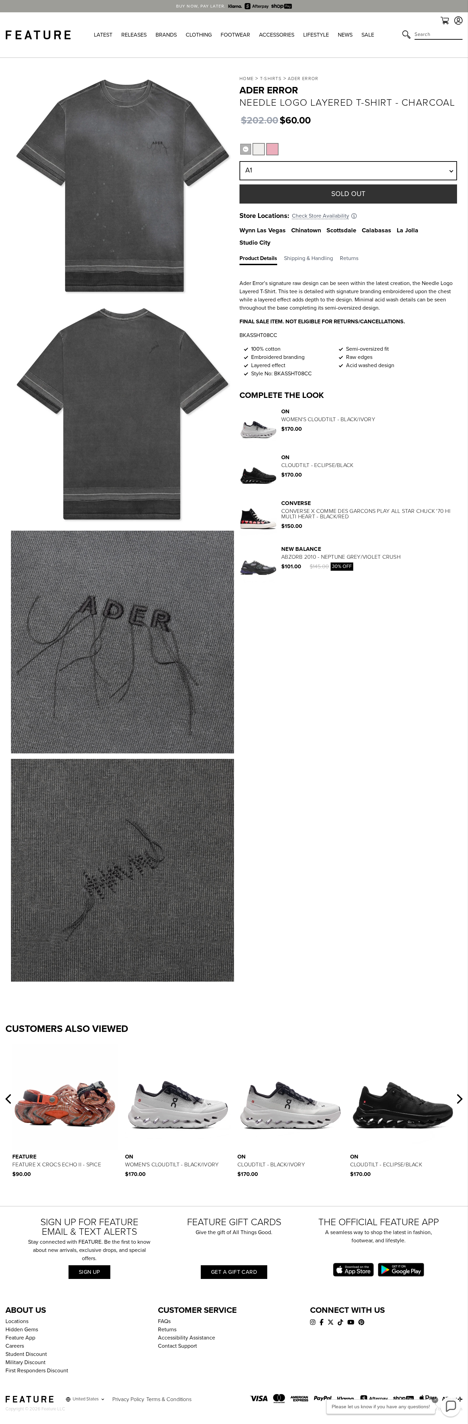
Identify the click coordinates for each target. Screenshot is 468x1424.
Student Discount (26, 1354)
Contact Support (177, 1346)
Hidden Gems (21, 1329)
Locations (16, 1321)
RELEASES (134, 34)
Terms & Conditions (169, 1399)
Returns (167, 1329)
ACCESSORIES (276, 34)
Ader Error (303, 78)
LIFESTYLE (316, 34)
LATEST (103, 34)
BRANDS (166, 34)
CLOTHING (199, 34)
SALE (367, 34)
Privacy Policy (128, 1399)
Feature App (20, 1337)
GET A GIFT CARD (234, 1272)
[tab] (261, 260)
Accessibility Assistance (186, 1337)
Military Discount (25, 1362)
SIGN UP (89, 1272)
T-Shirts (271, 78)
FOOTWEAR (235, 34)
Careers (14, 1346)
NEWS (345, 34)
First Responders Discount (36, 1370)
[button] (8, 1099)
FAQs (164, 1321)
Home (246, 78)
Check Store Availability (320, 215)
